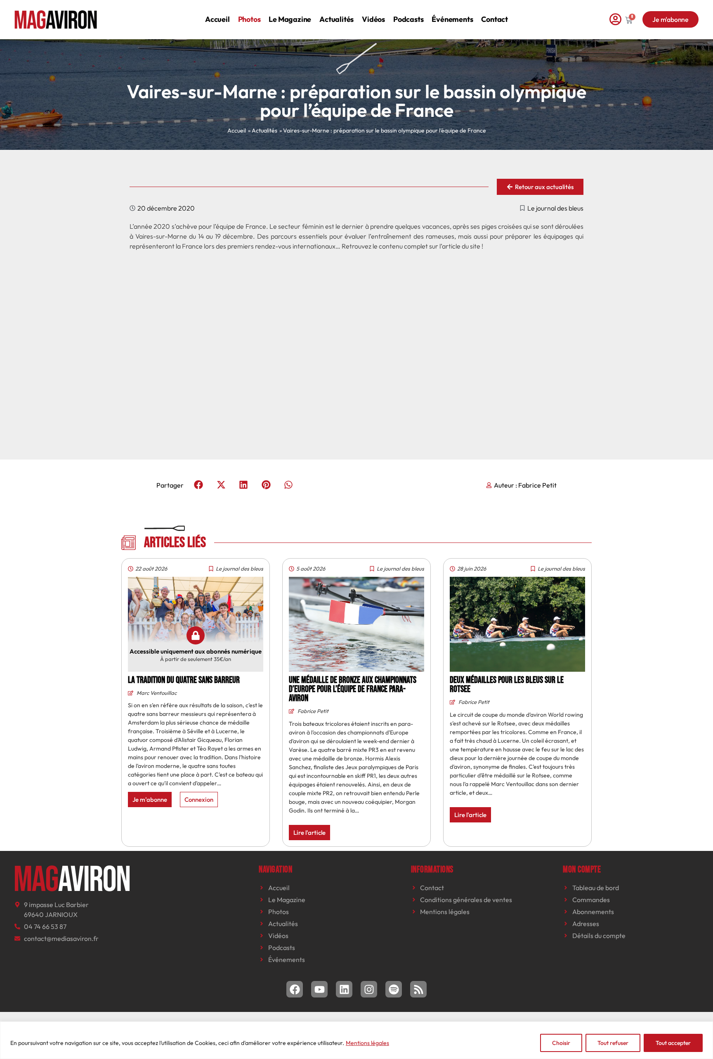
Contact (494, 19)
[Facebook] (294, 989)
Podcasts (408, 19)
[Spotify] (393, 989)
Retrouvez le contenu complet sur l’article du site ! (412, 246)
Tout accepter (673, 1043)
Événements (452, 19)
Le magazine (290, 19)
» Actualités (262, 130)
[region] (356, 1040)
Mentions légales (367, 1043)
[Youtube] (319, 989)
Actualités (336, 19)
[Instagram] (369, 989)
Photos (249, 19)
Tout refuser (612, 1043)
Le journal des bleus (555, 208)
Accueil (217, 19)
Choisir (561, 1043)
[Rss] (418, 989)
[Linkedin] (344, 989)
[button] (198, 485)
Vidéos (373, 19)
